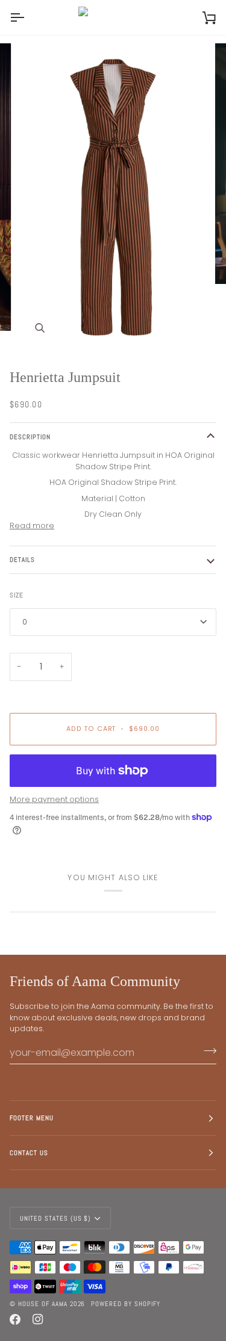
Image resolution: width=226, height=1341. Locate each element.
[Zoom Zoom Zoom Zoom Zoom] (113, 196)
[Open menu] (28, 17)
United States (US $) (55, 1218)
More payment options (54, 799)
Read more (32, 525)
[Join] (206, 1051)
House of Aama (44, 1303)
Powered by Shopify (125, 1303)
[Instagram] (38, 1319)
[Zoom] (39, 328)
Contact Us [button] (29, 1152)
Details (22, 559)
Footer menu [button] (32, 1118)
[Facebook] (15, 1319)
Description (30, 437)
